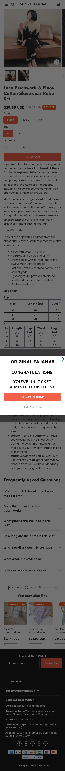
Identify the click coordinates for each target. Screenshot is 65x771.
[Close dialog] (62, 359)
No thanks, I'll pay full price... (32, 407)
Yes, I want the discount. (32, 396)
